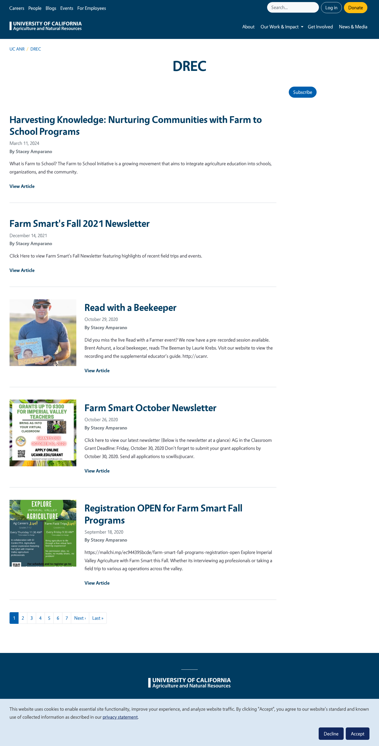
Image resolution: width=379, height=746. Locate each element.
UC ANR (17, 49)
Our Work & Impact (280, 26)
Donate (355, 7)
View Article (22, 186)
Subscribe (302, 92)
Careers (16, 8)
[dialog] (189, 722)
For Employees (91, 8)
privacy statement (120, 717)
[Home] (46, 27)
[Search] (315, 7)
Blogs (51, 8)
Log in (331, 7)
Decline (331, 734)
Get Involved (320, 26)
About (248, 26)
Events (66, 8)
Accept (357, 734)
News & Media (353, 26)
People (35, 8)
